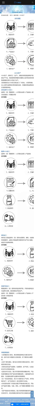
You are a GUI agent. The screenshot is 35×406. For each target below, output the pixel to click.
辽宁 (6, 403)
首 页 (11, 15)
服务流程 (16, 15)
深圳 (33, 403)
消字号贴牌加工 (26, 399)
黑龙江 (9, 403)
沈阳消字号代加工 (16, 399)
